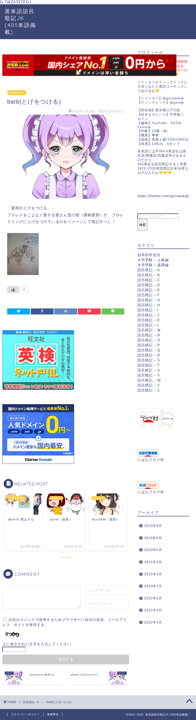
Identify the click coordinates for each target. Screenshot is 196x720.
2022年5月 (153, 598)
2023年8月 (153, 526)
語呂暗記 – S (148, 360)
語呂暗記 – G (148, 300)
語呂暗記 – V (148, 375)
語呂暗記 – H (148, 305)
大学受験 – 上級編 (153, 260)
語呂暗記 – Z (148, 390)
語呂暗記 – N (148, 335)
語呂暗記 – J (148, 315)
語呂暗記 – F (148, 295)
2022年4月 (153, 610)
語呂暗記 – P (148, 345)
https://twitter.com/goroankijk (163, 196)
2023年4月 (153, 562)
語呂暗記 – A (148, 270)
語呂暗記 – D (148, 285)
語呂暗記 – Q (148, 350)
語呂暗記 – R (148, 355)
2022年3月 (153, 622)
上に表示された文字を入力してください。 (38, 644)
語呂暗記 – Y (148, 385)
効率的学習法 (148, 255)
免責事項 (53, 714)
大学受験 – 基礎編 (153, 265)
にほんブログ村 (150, 460)
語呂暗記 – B (148, 275)
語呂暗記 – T (148, 365)
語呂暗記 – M (149, 330)
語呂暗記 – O (148, 340)
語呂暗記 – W (149, 380)
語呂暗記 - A (17, 92)
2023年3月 (153, 574)
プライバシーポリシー (25, 714)
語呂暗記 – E (148, 290)
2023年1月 (153, 586)
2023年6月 (153, 538)
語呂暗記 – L (148, 325)
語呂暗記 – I (147, 310)
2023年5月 (153, 550)
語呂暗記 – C (148, 280)
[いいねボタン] (13, 289)
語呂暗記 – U (148, 370)
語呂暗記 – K (148, 320)
